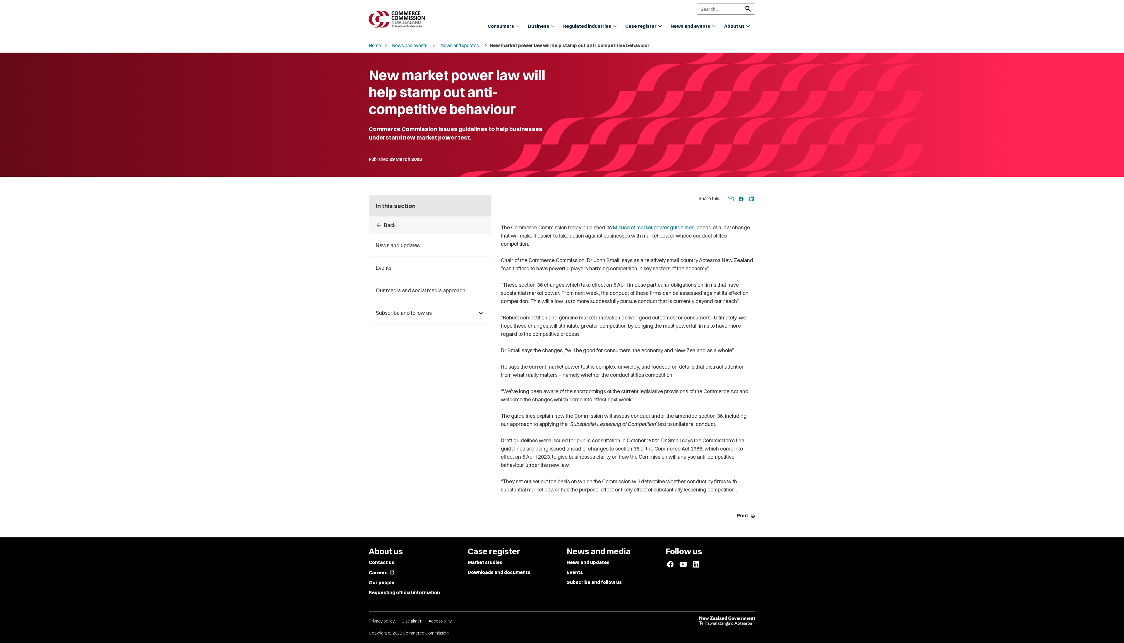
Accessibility (440, 621)
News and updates (460, 45)
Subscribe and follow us (594, 582)
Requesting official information (404, 592)
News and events (409, 45)
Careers (381, 572)
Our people (381, 582)
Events (575, 572)
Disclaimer (412, 621)
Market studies (485, 562)
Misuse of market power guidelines (653, 227)
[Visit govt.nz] (727, 621)
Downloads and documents (499, 572)
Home (375, 45)
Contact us (381, 562)
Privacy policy (382, 621)
